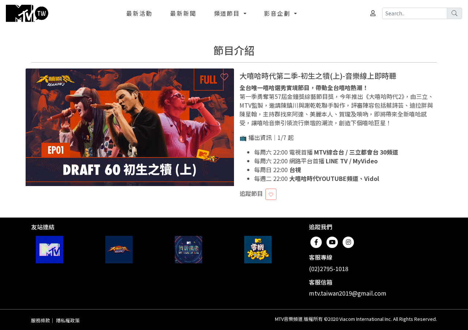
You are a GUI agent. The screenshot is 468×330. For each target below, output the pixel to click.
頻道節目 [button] (228, 13)
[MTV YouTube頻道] (49, 249)
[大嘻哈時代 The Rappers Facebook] (119, 249)
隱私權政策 (68, 320)
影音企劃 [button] (278, 13)
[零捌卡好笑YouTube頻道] (257, 249)
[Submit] (454, 13)
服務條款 (40, 320)
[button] (224, 77)
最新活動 (139, 13)
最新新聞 (183, 13)
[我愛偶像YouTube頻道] (188, 249)
